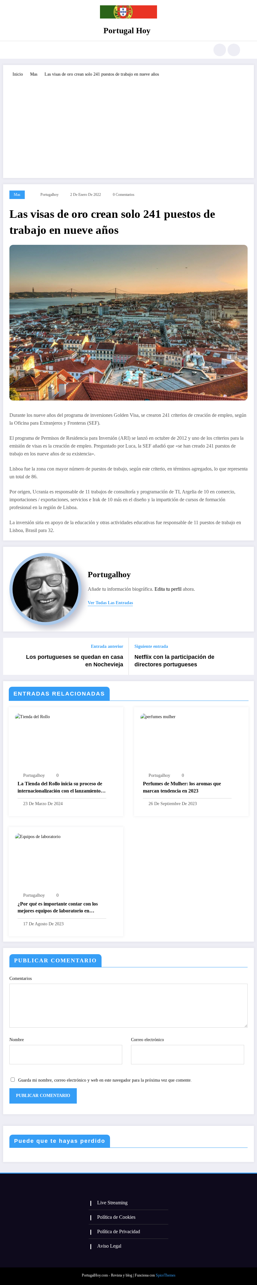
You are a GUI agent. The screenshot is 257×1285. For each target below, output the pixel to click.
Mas (17, 194)
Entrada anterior (107, 646)
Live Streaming (112, 1202)
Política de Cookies (116, 1217)
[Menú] (20, 50)
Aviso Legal (109, 1246)
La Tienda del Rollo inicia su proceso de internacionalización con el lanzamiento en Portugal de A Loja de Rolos (60, 787)
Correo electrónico (147, 1039)
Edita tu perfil (168, 589)
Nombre (16, 1039)
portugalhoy (49, 194)
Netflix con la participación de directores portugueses (174, 661)
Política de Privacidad (118, 1231)
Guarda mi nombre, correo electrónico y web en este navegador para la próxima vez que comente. (105, 1080)
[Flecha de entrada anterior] (11, 656)
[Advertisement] (128, 125)
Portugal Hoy (126, 30)
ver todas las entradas (110, 602)
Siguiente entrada (151, 646)
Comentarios (20, 978)
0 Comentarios (123, 194)
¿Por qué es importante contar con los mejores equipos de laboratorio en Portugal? (58, 908)
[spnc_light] (234, 50)
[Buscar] (219, 50)
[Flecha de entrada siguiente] (245, 656)
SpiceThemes (166, 1275)
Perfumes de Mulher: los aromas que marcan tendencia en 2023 (182, 787)
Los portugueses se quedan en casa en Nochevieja (74, 661)
